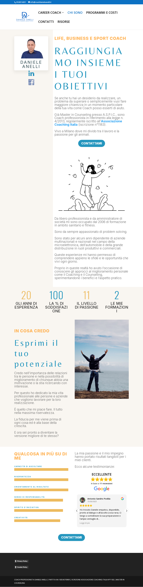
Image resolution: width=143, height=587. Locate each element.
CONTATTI (46, 22)
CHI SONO (75, 13)
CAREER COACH (49, 13)
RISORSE (64, 22)
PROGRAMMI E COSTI (102, 13)
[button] (126, 511)
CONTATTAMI (91, 143)
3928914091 (21, 2)
